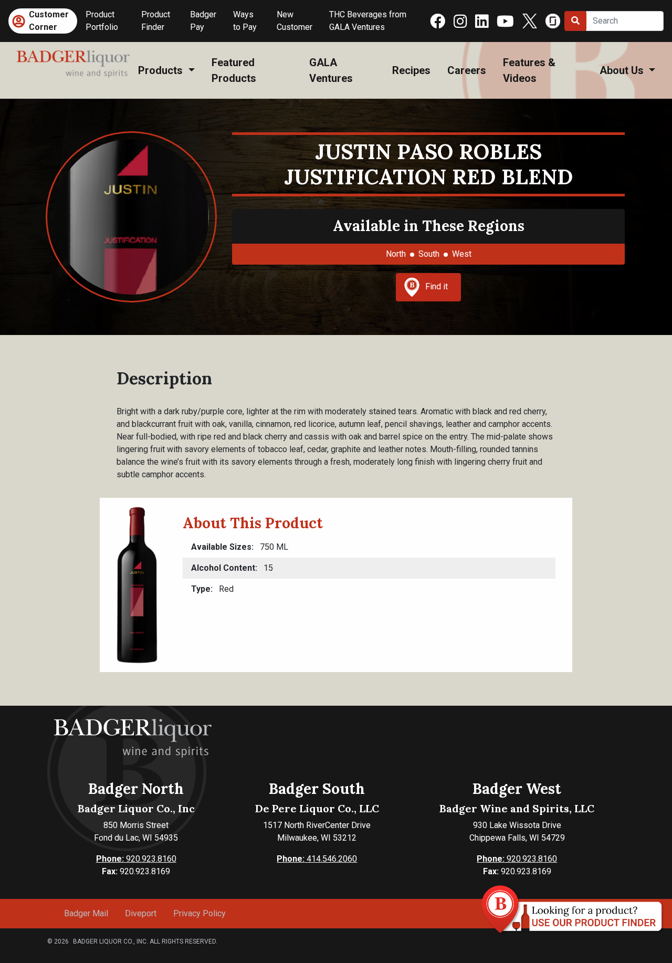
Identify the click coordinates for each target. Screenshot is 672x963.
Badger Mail (86, 913)
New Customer (294, 20)
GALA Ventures (331, 70)
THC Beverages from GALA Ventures (367, 20)
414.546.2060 (317, 859)
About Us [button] (623, 70)
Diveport (140, 913)
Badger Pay (203, 20)
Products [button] (161, 70)
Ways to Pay (245, 20)
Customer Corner (49, 20)
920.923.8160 (136, 859)
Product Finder (155, 20)
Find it (436, 286)
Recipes (411, 70)
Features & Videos (529, 70)
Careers (466, 70)
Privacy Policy (199, 913)
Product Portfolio (102, 20)
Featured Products (234, 70)
